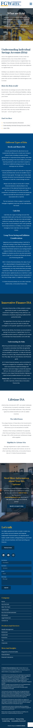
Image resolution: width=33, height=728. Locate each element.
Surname (4, 565)
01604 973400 (5, 671)
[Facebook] (8, 555)
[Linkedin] (3, 555)
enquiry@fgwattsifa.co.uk (16, 671)
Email (3, 571)
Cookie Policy (6, 721)
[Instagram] (13, 555)
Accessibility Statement (18, 721)
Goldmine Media (20, 725)
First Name (4, 560)
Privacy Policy (20, 719)
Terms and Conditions (8, 719)
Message (4, 577)
